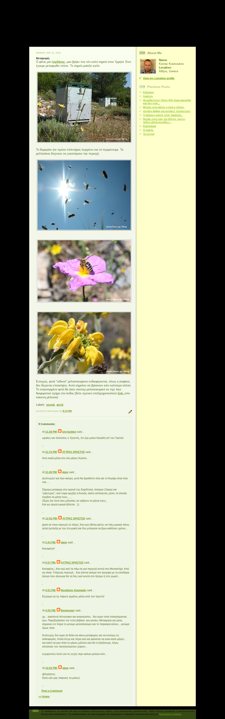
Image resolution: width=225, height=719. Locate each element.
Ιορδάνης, (59, 61)
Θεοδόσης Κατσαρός (73, 590)
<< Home (44, 696)
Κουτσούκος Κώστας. (170, 714)
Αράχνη (148, 96)
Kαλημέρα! (149, 126)
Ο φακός (148, 130)
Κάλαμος (148, 92)
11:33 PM (51, 452)
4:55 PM (50, 610)
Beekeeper (68, 610)
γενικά (50, 404)
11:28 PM (51, 431)
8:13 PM (67, 411)
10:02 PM (51, 668)
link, (121, 393)
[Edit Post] (130, 412)
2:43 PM (50, 542)
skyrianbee (69, 431)
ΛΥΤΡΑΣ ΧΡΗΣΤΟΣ (73, 452)
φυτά (59, 404)
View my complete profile (158, 78)
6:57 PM (50, 562)
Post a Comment (52, 690)
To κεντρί (148, 134)
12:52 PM (51, 518)
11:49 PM (51, 472)
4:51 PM (50, 590)
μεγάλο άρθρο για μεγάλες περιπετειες (167, 111)
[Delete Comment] (42, 444)
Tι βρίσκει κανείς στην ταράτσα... (163, 115)
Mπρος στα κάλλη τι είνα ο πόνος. (164, 107)
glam (65, 472)
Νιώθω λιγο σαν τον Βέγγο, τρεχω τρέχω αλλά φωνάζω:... (164, 121)
